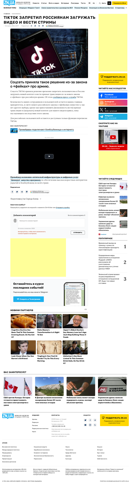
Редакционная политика (40, 428)
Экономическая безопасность (44, 456)
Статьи (44, 3)
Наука (68, 447)
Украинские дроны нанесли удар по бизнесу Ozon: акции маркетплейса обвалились (107, 225)
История (100, 450)
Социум (99, 447)
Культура (69, 459)
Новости (36, 3)
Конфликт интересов (41, 453)
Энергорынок (6, 456)
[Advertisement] (38, 257)
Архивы (34, 419)
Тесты (83, 3)
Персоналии (38, 459)
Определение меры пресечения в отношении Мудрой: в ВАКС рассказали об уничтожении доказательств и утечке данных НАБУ (109, 262)
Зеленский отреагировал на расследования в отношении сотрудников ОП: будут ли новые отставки (109, 278)
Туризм (99, 456)
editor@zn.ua (62, 436)
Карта (34, 431)
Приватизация (7, 459)
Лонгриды (75, 3)
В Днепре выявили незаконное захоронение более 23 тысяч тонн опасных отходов (108, 201)
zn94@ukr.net (55, 431)
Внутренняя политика (9, 447)
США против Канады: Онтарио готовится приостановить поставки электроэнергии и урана (109, 187)
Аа (109, 3)
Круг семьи (100, 453)
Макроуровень (7, 453)
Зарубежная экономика (42, 450)
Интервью (65, 3)
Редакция (35, 422)
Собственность (102, 459)
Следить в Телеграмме (30, 299)
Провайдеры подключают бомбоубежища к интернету (46, 129)
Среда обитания (71, 453)
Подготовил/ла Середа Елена (24, 199)
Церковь (68, 456)
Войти (104, 3)
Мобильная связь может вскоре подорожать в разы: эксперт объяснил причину (109, 213)
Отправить (77, 232)
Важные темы (10, 8)
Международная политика (10, 450)
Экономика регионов (9, 462)
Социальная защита (40, 447)
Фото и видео (54, 3)
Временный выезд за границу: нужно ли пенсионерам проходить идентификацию (109, 246)
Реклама (35, 425)
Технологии (69, 450)
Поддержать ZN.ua (119, 3)
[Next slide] (125, 7)
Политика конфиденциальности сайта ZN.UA (114, 481)
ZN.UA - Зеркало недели (113, 146)
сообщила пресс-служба (64, 97)
